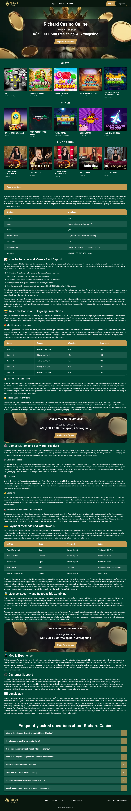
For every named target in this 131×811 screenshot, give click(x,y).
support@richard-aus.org (117, 800)
